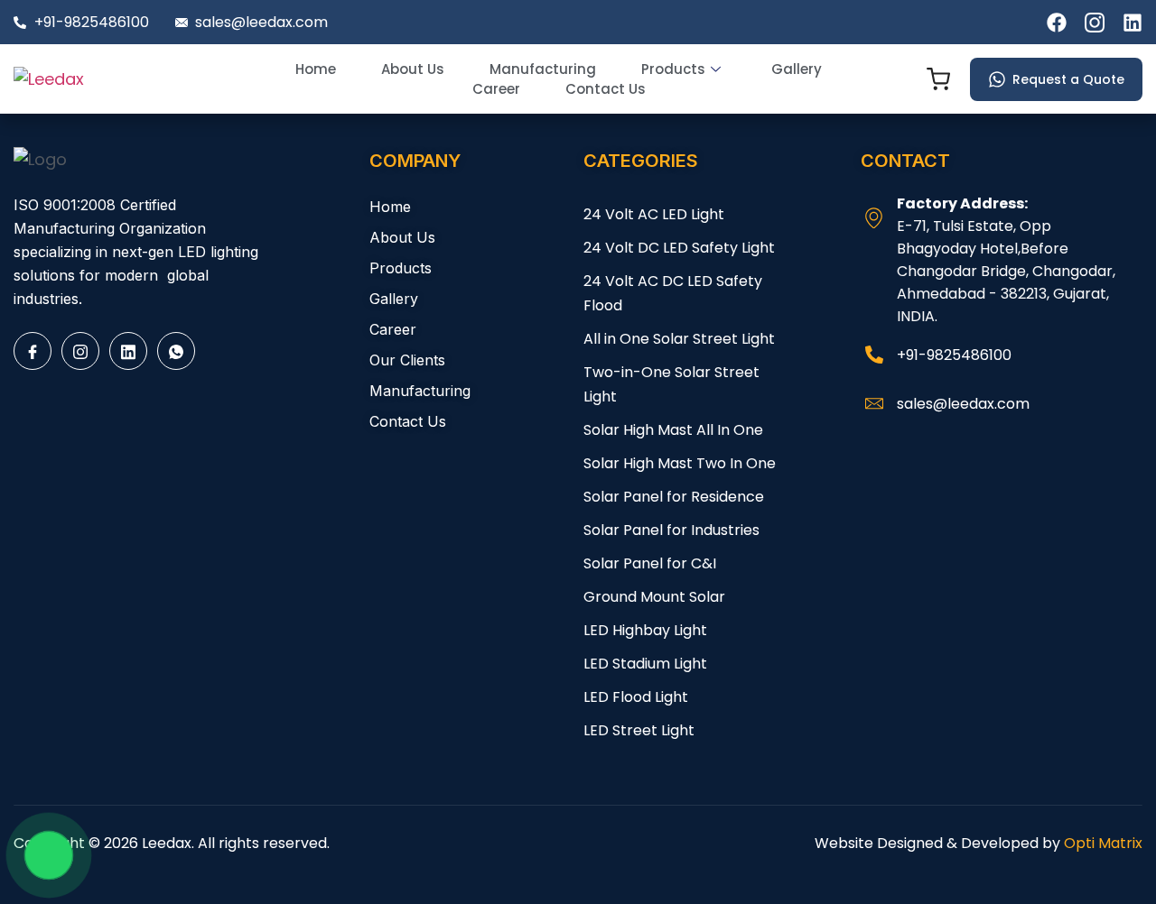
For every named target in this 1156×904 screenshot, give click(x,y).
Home (315, 69)
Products (673, 69)
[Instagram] (80, 351)
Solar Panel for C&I (649, 563)
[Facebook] (32, 351)
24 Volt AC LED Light (653, 214)
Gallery (796, 69)
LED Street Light (639, 730)
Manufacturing (542, 69)
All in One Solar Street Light (679, 338)
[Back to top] (1106, 854)
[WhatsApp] (176, 351)
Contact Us (605, 88)
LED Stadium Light (645, 663)
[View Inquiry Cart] (938, 82)
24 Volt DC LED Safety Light (679, 247)
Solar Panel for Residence (673, 496)
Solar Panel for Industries (671, 530)
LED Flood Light (635, 697)
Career (496, 88)
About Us (412, 69)
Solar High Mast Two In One (679, 463)
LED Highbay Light (645, 630)
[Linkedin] (128, 351)
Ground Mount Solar (654, 596)
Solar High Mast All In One (673, 430)
